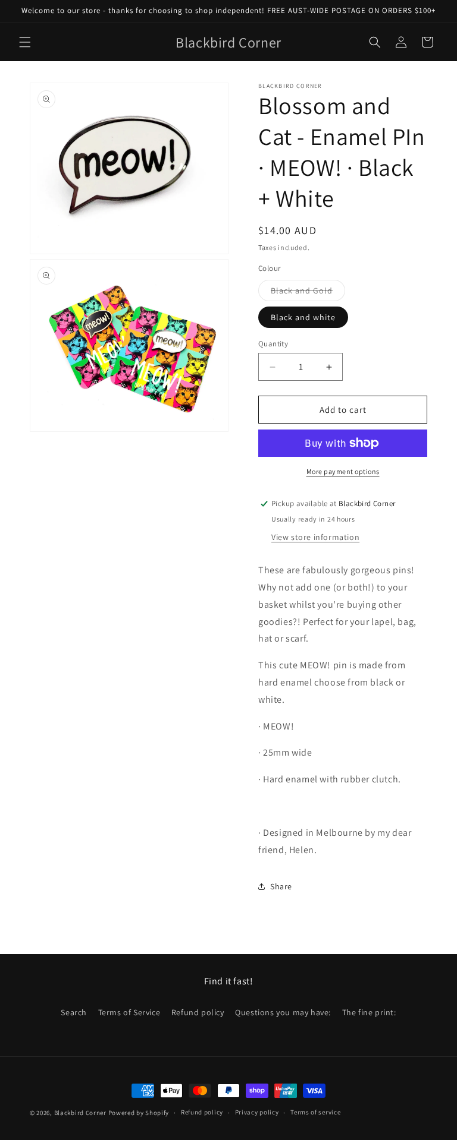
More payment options (343, 471)
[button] (25, 42)
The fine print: (369, 1012)
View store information (315, 537)
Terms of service (315, 1112)
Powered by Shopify (139, 1113)
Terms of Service (129, 1012)
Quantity (273, 344)
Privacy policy (257, 1112)
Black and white (303, 317)
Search (74, 1012)
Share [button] (281, 886)
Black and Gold (308, 293)
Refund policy (197, 1012)
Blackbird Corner (80, 1113)
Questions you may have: (283, 1012)
